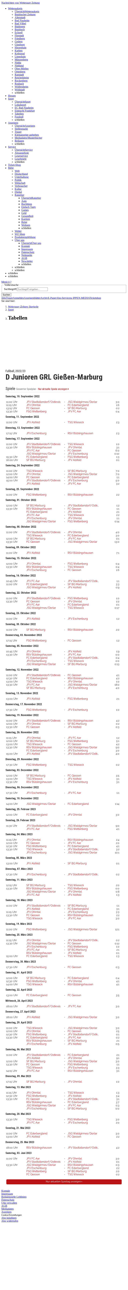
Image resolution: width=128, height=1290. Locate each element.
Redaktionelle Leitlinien (13, 1196)
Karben (18, 50)
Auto (24, 201)
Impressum (27, 249)
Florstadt (19, 35)
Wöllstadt (20, 89)
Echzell (18, 32)
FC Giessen (33, 408)
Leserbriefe (20, 158)
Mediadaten (7, 1208)
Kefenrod (20, 53)
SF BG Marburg (77, 408)
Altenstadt (20, 17)
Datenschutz (27, 252)
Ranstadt (19, 74)
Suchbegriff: (10, 289)
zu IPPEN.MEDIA (80, 298)
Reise (24, 222)
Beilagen (19, 140)
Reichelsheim (22, 77)
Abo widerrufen (9, 1220)
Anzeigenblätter (32, 298)
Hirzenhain (20, 47)
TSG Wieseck (76, 422)
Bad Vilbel (20, 23)
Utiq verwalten (9, 1202)
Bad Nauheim (22, 20)
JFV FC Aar (74, 411)
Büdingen (20, 26)
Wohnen (25, 225)
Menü (4, 281)
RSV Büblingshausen (80, 433)
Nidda (18, 62)
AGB (24, 258)
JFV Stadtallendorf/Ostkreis (43, 401)
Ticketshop (95, 298)
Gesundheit (27, 216)
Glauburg (20, 44)
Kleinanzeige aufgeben (27, 134)
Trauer (18, 131)
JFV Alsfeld (33, 422)
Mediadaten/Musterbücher (28, 137)
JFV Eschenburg (36, 433)
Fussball (19, 116)
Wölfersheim (21, 86)
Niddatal (19, 65)
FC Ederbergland (78, 405)
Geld (23, 213)
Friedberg (20, 38)
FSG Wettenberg (36, 411)
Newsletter (27, 261)
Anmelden (18, 298)
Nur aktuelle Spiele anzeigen (53, 389)
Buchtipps (26, 204)
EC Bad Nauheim (24, 107)
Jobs (3, 298)
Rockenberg (21, 80)
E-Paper (52, 298)
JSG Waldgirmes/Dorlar (82, 401)
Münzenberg (21, 59)
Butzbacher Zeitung (25, 14)
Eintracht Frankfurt (25, 110)
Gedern (18, 41)
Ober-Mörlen (21, 68)
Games (25, 210)
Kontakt (25, 246)
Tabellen (19, 113)
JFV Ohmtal (33, 405)
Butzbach (20, 29)
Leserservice (21, 155)
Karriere (25, 219)
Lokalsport (20, 104)
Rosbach (19, 83)
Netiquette (26, 255)
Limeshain (20, 56)
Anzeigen (6, 1211)
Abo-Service (63, 298)
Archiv (44, 298)
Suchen (6, 295)
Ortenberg (20, 71)
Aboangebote (22, 152)
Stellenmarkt (21, 128)
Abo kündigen (8, 1217)
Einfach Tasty (28, 207)
